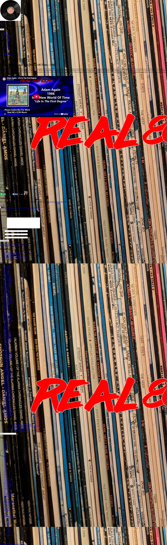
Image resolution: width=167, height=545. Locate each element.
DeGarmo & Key (8, 485)
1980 (8, 37)
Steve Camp (6, 505)
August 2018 (7, 417)
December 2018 (7, 410)
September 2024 (7, 302)
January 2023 (7, 334)
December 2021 (7, 354)
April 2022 (6, 348)
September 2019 (7, 396)
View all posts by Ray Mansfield (57, 202)
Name (2, 231)
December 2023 (7, 316)
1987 (8, 48)
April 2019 (6, 404)
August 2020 (7, 379)
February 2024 (7, 313)
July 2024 (6, 305)
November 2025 (7, 280)
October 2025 (7, 282)
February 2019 (7, 407)
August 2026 (7, 266)
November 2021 (7, 355)
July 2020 (6, 381)
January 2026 (7, 277)
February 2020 (7, 388)
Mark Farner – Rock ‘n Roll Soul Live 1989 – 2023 (27, 426)
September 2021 (7, 359)
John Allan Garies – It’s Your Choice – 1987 (15, 257)
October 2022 (7, 338)
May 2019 (6, 403)
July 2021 (6, 362)
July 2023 (6, 324)
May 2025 (6, 290)
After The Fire (7, 477)
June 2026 (6, 269)
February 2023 (7, 332)
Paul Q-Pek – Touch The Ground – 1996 (14, 252)
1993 (4, 472)
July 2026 (6, 268)
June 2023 (6, 326)
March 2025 (6, 293)
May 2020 (6, 384)
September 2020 (7, 377)
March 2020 (6, 387)
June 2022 (6, 345)
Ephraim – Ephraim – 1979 (21, 430)
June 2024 (6, 307)
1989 (8, 51)
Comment (3, 228)
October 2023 (7, 319)
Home (5, 32)
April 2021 (6, 366)
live (4, 491)
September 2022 (7, 340)
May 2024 (6, 308)
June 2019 (6, 401)
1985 (8, 45)
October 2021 (7, 357)
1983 (8, 42)
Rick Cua (6, 504)
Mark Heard (6, 493)
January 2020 (7, 390)
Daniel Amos (7, 482)
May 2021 (6, 365)
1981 (8, 38)
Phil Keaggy (6, 499)
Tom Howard (7, 510)
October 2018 (7, 413)
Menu (2, 29)
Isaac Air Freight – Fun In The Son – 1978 (15, 259)
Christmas (6, 480)
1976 (4, 446)
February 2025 (7, 294)
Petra (4, 497)
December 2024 (7, 297)
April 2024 (6, 310)
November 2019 (7, 393)
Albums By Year (8, 35)
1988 (8, 49)
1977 (4, 447)
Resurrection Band (8, 502)
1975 (4, 444)
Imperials (6, 488)
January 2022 (7, 352)
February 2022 (7, 351)
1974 (4, 443)
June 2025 (6, 288)
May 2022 (6, 346)
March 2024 (6, 312)
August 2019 (7, 398)
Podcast (5, 53)
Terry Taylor (6, 508)
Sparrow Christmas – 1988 (20, 427)
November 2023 (7, 318)
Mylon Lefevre (7, 496)
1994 (4, 474)
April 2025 (6, 291)
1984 (8, 43)
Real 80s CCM (4, 23)
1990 (4, 468)
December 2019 (7, 392)
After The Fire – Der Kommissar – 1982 (14, 256)
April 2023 (6, 329)
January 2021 (7, 371)
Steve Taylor (6, 507)
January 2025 (7, 296)
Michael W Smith (8, 494)
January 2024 (7, 315)
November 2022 (7, 337)
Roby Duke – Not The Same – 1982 (19, 429)
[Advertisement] (83, 150)
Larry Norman (7, 490)
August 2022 (7, 341)
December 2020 (7, 373)
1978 (4, 449)
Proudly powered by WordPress (17, 544)
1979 (4, 450)
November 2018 (7, 412)
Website (2, 237)
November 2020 (7, 374)
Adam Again (37, 208)
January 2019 (7, 409)
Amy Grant (6, 479)
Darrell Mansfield (8, 483)
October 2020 (7, 376)
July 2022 (6, 343)
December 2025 (7, 279)
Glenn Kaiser (7, 486)
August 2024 (7, 304)
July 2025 (6, 286)
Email (2, 234)
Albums (5, 34)
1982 (8, 40)
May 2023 (6, 327)
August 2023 (7, 323)
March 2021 (6, 368)
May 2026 (6, 271)
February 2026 (7, 276)
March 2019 (6, 406)
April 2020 (6, 385)
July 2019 (6, 399)
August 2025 (7, 285)
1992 (4, 471)
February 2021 (7, 370)
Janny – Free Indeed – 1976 (11, 254)
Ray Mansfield (8, 208)
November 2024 (7, 299)
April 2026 (6, 272)
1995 (4, 475)
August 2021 (7, 360)
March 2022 (6, 349)
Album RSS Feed (8, 54)
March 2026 (6, 274)
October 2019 (7, 395)
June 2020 (6, 382)
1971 (4, 441)
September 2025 (7, 283)
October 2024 (7, 301)
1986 (8, 46)
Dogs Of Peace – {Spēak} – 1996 (22, 424)
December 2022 (7, 335)
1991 (4, 469)
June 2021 (6, 363)
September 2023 (7, 321)
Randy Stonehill (7, 501)
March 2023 (6, 330)
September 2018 (7, 415)
